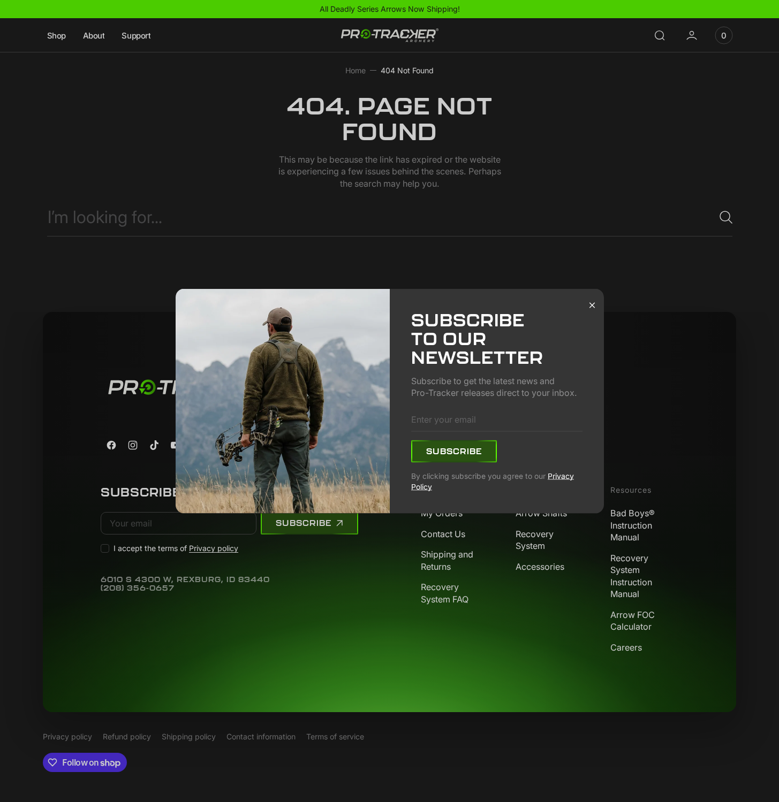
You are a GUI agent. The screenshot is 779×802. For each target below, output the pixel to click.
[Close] (592, 304)
